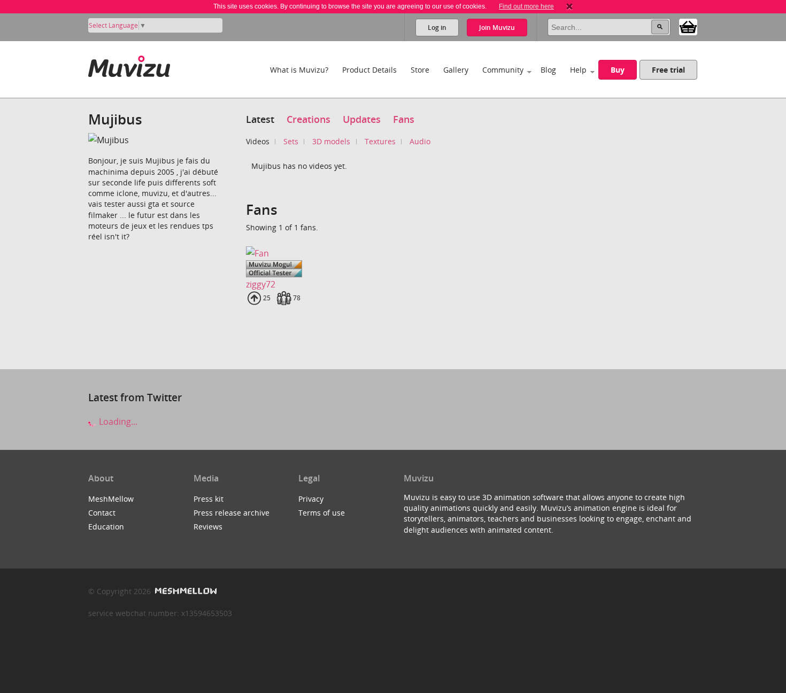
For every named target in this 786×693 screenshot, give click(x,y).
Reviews (208, 526)
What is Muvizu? (299, 70)
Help (578, 70)
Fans (403, 119)
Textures (380, 141)
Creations (308, 119)
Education (106, 526)
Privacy (310, 499)
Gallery (455, 70)
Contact (101, 513)
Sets (290, 141)
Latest (260, 119)
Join (497, 27)
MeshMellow (111, 499)
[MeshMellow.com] (185, 591)
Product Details (369, 70)
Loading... (117, 421)
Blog (548, 70)
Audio (420, 141)
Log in (437, 27)
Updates (362, 119)
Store (420, 70)
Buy (618, 70)
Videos (257, 141)
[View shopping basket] (688, 26)
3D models (331, 141)
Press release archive (231, 513)
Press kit (209, 499)
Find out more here (526, 6)
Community (502, 70)
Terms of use (321, 513)
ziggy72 (260, 284)
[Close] (569, 6)
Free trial (668, 70)
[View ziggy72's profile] (276, 252)
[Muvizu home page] (129, 64)
